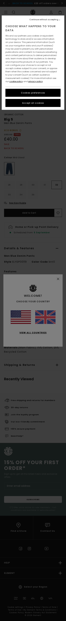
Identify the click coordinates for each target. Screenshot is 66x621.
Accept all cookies (33, 103)
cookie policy (16, 81)
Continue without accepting (43, 19)
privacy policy (35, 81)
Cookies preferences (33, 92)
